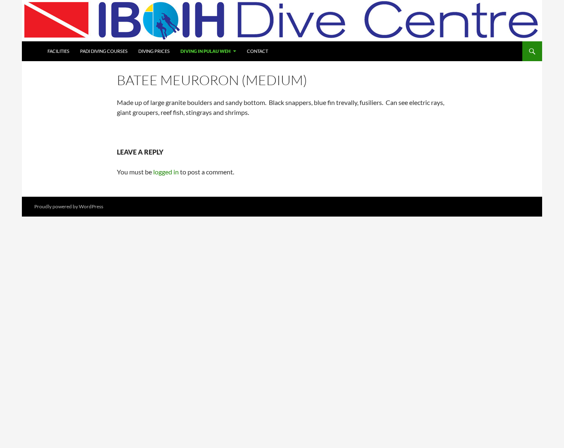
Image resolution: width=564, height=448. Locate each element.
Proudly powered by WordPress (68, 206)
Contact (257, 51)
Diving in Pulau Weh (205, 51)
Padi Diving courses (104, 51)
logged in (166, 172)
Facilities (58, 51)
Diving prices (154, 51)
